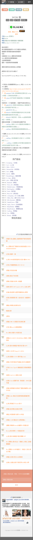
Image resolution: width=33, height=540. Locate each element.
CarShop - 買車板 (12, 211)
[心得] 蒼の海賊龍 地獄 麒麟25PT (16, 436)
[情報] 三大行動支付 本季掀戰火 (15, 420)
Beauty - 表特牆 (11, 215)
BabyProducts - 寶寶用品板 (15, 209)
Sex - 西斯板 (10, 213)
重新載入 (24, 20)
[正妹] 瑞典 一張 (11, 254)
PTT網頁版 (11, 2)
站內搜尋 (20, 2)
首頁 (9, 32)
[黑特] (8, 316)
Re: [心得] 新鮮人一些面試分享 (15, 431)
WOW (15, 32)
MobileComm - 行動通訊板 (15, 187)
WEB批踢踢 (17, 530)
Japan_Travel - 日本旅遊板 (15, 204)
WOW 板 (16, 17)
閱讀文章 (9, 311)
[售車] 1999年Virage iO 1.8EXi (15, 351)
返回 (16, 34)
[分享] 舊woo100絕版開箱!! (14, 327)
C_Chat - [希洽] (11, 178)
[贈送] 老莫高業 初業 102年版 (15, 414)
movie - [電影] (11, 174)
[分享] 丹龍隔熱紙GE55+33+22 (15, 265)
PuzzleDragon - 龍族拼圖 (14, 176)
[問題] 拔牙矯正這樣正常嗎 (14, 409)
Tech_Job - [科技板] (13, 184)
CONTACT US (24, 530)
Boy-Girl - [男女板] (12, 193)
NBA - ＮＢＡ (10, 167)
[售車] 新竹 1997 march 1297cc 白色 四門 (18, 287)
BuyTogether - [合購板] (14, 189)
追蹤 (7, 20)
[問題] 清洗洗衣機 (11, 270)
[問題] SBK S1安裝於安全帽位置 (15, 321)
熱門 (29, 2)
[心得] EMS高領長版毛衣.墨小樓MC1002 (18, 259)
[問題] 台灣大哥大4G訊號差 (14, 457)
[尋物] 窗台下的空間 (12, 276)
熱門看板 (17, 20)
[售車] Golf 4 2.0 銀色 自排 (14, 375)
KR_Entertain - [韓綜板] (14, 200)
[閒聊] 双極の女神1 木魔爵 (14, 281)
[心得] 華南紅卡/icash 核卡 (14, 403)
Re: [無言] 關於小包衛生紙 (14, 332)
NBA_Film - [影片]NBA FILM (15, 198)
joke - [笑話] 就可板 (12, 180)
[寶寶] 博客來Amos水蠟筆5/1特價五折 (17, 425)
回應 (11, 20)
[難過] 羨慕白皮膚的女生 (13, 305)
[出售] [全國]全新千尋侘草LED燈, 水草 (17, 462)
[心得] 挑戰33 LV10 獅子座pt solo (16, 356)
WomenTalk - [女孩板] (13, 169)
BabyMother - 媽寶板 (13, 206)
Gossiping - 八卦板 (12, 163)
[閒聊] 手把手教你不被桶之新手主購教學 (18, 362)
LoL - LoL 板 (10, 165)
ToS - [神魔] (10, 171)
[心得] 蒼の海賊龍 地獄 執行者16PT (16, 345)
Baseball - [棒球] (12, 182)
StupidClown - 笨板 (12, 202)
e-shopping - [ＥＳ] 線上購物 (15, 195)
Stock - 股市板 (11, 191)
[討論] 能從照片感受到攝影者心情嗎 (17, 292)
